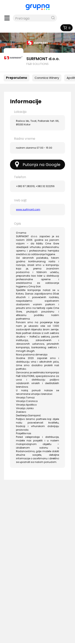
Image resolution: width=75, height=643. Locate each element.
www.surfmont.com (28, 209)
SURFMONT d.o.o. (43, 58)
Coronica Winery (47, 78)
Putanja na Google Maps (41, 166)
